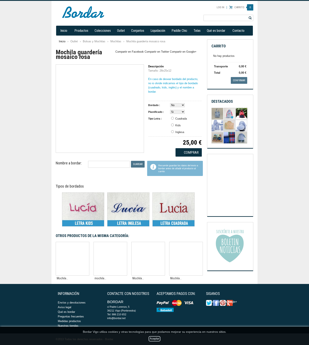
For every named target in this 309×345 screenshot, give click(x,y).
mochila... (100, 278)
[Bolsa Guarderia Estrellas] (241, 114)
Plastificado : (156, 112)
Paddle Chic (179, 31)
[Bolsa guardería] (241, 138)
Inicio (63, 31)
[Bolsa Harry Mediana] (217, 114)
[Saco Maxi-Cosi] (241, 126)
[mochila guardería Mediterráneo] (110, 259)
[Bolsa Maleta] (229, 126)
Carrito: (242, 7)
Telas (197, 31)
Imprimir (200, 52)
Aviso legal (64, 307)
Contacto (238, 31)
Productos (81, 31)
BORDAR (83, 12)
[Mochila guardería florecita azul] (148, 259)
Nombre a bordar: (69, 163)
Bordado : (154, 105)
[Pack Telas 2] (217, 138)
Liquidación (158, 31)
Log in (220, 7)
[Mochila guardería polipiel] (72, 259)
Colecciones (103, 31)
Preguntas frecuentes (71, 316)
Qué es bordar (216, 31)
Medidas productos (69, 321)
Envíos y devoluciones (72, 302)
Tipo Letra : (155, 118)
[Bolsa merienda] (229, 114)
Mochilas (115, 41)
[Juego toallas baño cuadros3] (229, 138)
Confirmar (239, 80)
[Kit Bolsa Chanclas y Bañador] (217, 126)
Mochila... (62, 278)
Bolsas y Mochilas (94, 41)
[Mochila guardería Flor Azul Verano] (186, 259)
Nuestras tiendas (68, 325)
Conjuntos (137, 31)
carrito (218, 46)
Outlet (121, 31)
